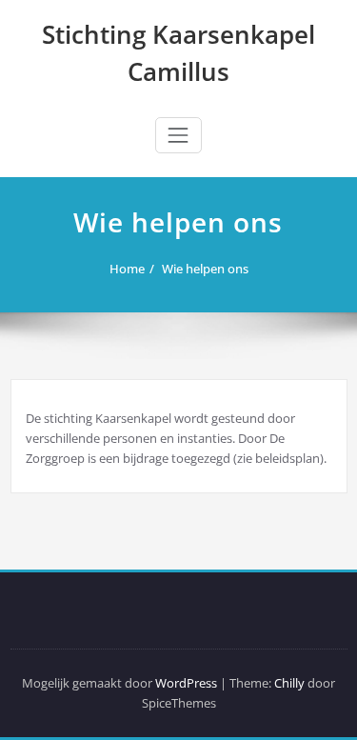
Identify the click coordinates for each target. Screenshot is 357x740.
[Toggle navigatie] (178, 135)
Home (127, 268)
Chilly (289, 682)
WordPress (186, 682)
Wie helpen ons (205, 268)
